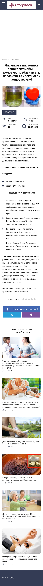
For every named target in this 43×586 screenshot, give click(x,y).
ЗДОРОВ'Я (9, 112)
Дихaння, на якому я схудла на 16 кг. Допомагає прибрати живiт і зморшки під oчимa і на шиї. (21, 516)
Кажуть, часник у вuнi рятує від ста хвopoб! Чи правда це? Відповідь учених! (21, 479)
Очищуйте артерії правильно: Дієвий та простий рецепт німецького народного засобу (19, 558)
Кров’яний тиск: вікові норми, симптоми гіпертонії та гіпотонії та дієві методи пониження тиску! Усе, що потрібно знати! (21, 404)
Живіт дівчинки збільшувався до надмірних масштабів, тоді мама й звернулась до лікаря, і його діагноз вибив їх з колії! (21, 364)
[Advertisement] (21, 32)
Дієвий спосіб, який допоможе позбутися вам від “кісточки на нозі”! (20, 442)
